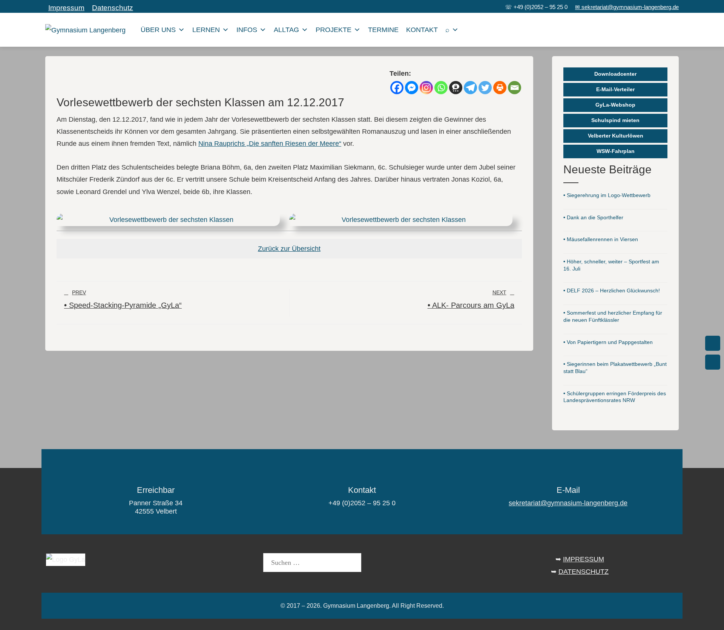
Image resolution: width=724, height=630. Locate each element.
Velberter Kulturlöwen (615, 136)
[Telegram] (470, 87)
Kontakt (422, 30)
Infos (246, 30)
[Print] (499, 87)
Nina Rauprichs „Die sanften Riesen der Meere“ (269, 143)
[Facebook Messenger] (411, 87)
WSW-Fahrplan (616, 151)
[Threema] (455, 87)
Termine (383, 30)
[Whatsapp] (441, 87)
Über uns (158, 30)
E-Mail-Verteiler (615, 89)
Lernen (206, 30)
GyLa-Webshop (615, 105)
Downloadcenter (615, 74)
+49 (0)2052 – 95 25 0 (541, 7)
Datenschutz (112, 8)
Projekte (333, 30)
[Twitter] (485, 87)
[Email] (514, 87)
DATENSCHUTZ (583, 571)
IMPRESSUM (583, 559)
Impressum (66, 8)
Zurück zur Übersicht (289, 248)
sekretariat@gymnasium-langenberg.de (568, 503)
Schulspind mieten (615, 120)
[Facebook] (396, 87)
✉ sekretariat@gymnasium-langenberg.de (627, 7)
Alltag (286, 30)
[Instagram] (426, 87)
